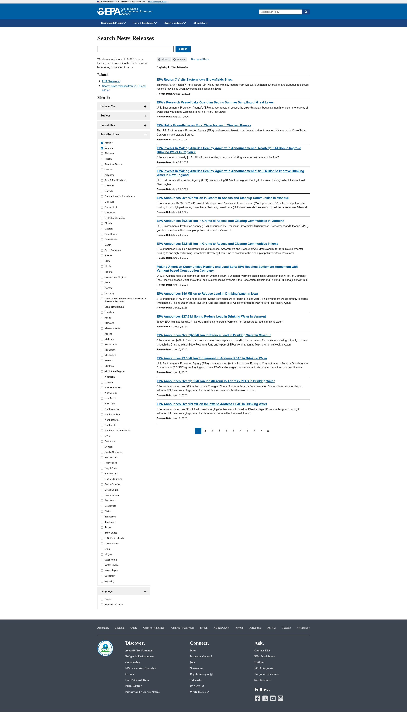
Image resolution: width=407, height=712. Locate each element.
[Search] (306, 11)
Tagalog (286, 628)
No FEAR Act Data (137, 680)
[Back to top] (398, 703)
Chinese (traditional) (182, 628)
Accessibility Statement (139, 650)
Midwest (165, 59)
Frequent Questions (266, 674)
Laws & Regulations (144, 23)
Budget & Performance (139, 656)
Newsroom (196, 668)
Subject (105, 116)
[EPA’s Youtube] (273, 698)
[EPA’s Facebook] (257, 698)
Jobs (192, 662)
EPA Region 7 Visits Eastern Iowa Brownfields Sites (194, 79)
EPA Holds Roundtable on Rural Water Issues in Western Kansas (204, 125)
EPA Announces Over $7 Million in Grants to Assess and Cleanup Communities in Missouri (223, 198)
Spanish (119, 628)
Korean (239, 628)
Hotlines (259, 662)
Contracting (132, 662)
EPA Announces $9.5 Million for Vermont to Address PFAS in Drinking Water (212, 358)
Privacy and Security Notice (142, 692)
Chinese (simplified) (154, 628)
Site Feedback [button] (262, 680)
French (203, 628)
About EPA (199, 23)
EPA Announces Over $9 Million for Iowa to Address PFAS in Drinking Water (212, 404)
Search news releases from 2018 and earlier (123, 88)
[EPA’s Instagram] (280, 698)
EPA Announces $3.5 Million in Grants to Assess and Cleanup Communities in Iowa (217, 244)
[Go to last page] (268, 431)
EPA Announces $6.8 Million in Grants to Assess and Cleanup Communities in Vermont (220, 221)
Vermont (180, 59)
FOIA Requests (263, 668)
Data (193, 650)
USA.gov (195, 686)
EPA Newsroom (111, 81)
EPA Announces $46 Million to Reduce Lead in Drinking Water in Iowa (207, 294)
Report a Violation (173, 23)
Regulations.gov (199, 674)
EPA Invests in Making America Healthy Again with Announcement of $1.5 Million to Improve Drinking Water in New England (230, 173)
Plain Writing (133, 686)
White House (198, 692)
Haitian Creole (222, 628)
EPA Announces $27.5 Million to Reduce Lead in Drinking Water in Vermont (211, 316)
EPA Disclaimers (264, 656)
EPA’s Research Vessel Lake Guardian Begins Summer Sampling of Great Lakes (215, 102)
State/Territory (109, 134)
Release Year (108, 106)
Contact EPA (262, 650)
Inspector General (201, 656)
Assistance (103, 628)
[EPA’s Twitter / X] (265, 698)
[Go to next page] (261, 431)
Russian (271, 628)
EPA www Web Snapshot (140, 668)
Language (106, 591)
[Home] (125, 11)
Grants (129, 674)
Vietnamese (303, 628)
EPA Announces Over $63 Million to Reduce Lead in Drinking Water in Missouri (214, 335)
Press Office (108, 125)
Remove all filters (200, 59)
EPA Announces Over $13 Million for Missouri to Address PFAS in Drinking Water (216, 381)
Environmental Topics (112, 23)
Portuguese (255, 628)
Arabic (133, 628)
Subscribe (196, 680)
